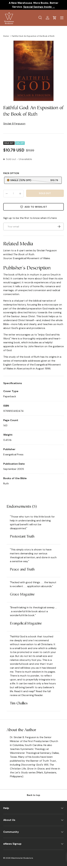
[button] (54, 17)
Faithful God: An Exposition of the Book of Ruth (33, 36)
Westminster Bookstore (22, 858)
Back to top (33, 795)
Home (6, 36)
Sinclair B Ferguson (14, 123)
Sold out (45, 193)
